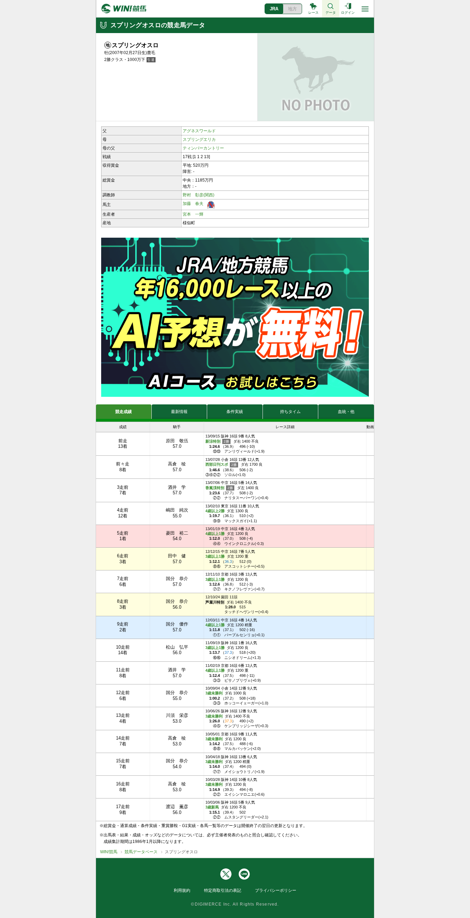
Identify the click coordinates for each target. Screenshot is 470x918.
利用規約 (182, 890)
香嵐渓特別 (215, 488)
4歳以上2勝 (215, 511)
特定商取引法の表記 (222, 890)
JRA (274, 8)
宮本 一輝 (193, 214)
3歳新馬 (212, 807)
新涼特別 (213, 441)
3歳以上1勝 (215, 556)
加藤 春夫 (193, 203)
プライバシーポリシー (275, 890)
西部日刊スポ (217, 464)
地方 (292, 8)
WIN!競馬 (108, 851)
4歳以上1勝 (215, 534)
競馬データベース (141, 851)
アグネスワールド (199, 130)
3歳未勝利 (214, 693)
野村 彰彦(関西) (198, 195)
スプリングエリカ (199, 139)
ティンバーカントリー (203, 148)
